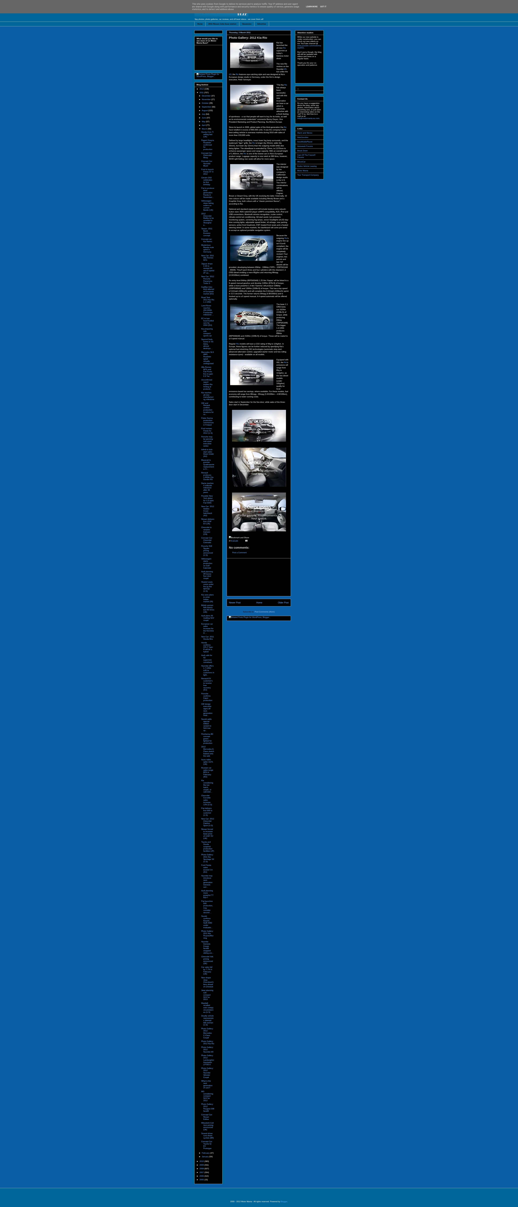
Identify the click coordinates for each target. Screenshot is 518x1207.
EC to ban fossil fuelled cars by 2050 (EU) (207, 321)
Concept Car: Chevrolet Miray (207, 155)
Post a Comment (239, 552)
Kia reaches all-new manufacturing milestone (207, 395)
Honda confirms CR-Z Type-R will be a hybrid (207, 647)
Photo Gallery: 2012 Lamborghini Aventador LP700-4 (207, 1060)
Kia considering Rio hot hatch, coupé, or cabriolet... (207, 786)
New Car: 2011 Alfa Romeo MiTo (207, 257)
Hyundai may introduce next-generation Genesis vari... (206, 881)
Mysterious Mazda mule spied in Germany (207, 248)
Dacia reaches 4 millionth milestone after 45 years (207, 487)
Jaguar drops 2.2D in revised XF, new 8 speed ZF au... (207, 268)
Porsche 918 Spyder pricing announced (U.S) (207, 550)
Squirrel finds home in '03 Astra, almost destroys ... (207, 343)
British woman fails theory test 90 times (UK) (207, 608)
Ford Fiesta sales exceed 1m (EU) (207, 868)
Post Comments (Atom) (265, 612)
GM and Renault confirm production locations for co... (207, 409)
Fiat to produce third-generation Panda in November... (207, 192)
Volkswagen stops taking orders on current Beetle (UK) (207, 205)
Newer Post (235, 602)
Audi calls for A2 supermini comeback (206, 658)
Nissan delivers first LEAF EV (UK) (207, 521)
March (205, 129)
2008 (202, 1168)
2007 (202, 1172)
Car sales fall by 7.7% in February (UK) (206, 970)
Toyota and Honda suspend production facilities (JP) (207, 846)
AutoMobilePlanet (304, 142)
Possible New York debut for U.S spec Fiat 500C (207, 499)
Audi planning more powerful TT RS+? (207, 894)
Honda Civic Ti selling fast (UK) (207, 134)
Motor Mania (302, 171)
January (205, 1156)
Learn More (312, 7)
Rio (284, 48)
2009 (202, 1165)
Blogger (284, 1201)
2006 (202, 1176)
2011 (202, 92)
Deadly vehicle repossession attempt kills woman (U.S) (207, 1020)
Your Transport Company (308, 175)
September (207, 107)
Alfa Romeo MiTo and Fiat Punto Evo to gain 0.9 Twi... (207, 371)
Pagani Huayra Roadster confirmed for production (207, 144)
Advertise (261, 24)
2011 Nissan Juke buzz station (222, 24)
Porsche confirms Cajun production (206, 697)
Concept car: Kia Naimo (206, 240)
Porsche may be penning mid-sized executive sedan (207, 441)
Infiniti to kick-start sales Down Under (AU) (207, 452)
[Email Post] (246, 541)
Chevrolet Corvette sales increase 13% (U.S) (206, 800)
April (204, 125)
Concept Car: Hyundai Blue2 (207, 163)
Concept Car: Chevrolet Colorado (207, 540)
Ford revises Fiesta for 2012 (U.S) (207, 430)
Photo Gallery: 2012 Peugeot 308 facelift (207, 1107)
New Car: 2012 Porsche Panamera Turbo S (207, 279)
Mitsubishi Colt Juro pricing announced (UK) (207, 1126)
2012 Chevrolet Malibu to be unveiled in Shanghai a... (207, 219)
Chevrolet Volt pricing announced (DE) (207, 959)
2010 (202, 1161)
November (206, 99)
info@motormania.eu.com (308, 118)
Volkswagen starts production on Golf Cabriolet (206, 563)
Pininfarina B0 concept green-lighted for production (207, 738)
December (206, 96)
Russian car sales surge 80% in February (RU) (207, 772)
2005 (202, 1180)
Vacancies (246, 24)
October (205, 103)
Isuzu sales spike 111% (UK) (207, 761)
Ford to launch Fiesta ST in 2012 (207, 171)
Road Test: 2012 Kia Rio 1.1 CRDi (207, 299)
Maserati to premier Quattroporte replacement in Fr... (207, 464)
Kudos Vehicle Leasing (307, 166)
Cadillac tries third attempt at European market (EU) (207, 290)
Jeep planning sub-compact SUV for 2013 (207, 994)
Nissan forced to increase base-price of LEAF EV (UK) (207, 833)
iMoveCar (301, 162)
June (204, 118)
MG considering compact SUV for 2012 (207, 1096)
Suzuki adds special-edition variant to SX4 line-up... (206, 724)
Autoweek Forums (305, 146)
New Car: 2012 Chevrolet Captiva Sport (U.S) (207, 822)
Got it (323, 7)
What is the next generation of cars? (206, 1084)
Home (200, 24)
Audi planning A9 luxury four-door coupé (207, 574)
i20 (285, 69)
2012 (202, 89)
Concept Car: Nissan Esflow (207, 1117)
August (205, 110)
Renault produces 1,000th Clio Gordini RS (207, 476)
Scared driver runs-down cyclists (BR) (207, 1135)
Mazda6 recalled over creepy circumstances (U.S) (207, 1007)
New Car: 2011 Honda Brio (207, 638)
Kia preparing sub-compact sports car (207, 332)
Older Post (283, 602)
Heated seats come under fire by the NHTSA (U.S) (207, 586)
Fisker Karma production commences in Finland (207, 421)
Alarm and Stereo (304, 133)
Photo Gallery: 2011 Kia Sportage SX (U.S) (207, 858)
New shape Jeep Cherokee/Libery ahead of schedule (207, 982)
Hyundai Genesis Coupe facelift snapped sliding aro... (207, 947)
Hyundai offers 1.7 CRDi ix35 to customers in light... (207, 670)
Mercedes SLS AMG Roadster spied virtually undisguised (207, 358)
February (206, 1153)
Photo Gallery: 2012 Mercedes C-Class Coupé (207, 1033)
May (204, 121)
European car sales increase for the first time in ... (207, 628)
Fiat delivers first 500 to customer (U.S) (206, 811)
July (204, 114)
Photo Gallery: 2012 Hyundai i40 (207, 1049)
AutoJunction (302, 137)
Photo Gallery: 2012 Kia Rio (248, 37)
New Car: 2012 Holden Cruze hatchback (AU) (207, 511)
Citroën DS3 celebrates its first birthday (206, 181)
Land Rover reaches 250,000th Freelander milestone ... (207, 310)
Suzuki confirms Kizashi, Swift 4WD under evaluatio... (207, 922)
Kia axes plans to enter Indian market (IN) (207, 598)
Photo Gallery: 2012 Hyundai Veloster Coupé (207, 1072)
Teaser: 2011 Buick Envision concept (206, 232)
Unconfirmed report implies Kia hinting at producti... (206, 384)
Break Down (302, 151)
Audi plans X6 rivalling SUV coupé (207, 618)
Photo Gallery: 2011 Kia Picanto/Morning (207, 934)
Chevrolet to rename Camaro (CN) (206, 530)
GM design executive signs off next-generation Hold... (206, 709)
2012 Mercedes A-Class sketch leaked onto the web (207, 751)
